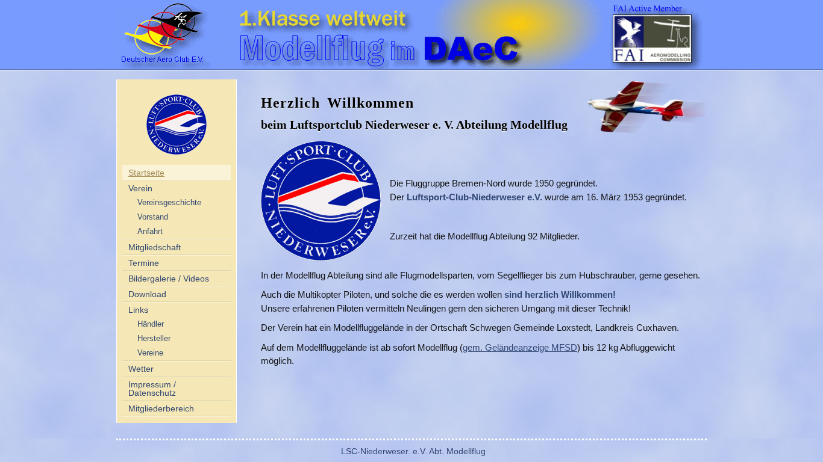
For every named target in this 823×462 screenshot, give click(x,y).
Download (147, 294)
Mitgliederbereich (161, 408)
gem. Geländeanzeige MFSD (520, 347)
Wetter (141, 369)
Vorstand (152, 217)
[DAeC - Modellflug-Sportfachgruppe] (378, 34)
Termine (143, 263)
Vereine (150, 353)
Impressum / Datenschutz (152, 389)
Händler (150, 324)
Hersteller (154, 338)
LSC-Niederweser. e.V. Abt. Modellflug (413, 451)
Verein (140, 188)
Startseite (146, 172)
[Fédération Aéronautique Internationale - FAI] (658, 34)
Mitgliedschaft (154, 247)
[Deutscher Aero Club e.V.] (161, 34)
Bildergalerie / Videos (168, 278)
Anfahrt (150, 231)
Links (138, 310)
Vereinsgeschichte (169, 203)
